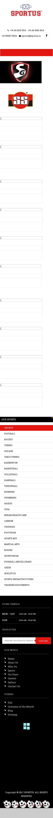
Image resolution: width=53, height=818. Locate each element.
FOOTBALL (9, 433)
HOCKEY (8, 439)
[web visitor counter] (26, 804)
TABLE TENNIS (11, 457)
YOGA (7, 509)
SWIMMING (10, 497)
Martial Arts (12, 544)
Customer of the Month (21, 706)
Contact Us (14, 686)
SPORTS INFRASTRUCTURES (18, 579)
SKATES (8, 503)
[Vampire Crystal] (11, 774)
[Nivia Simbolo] (11, 756)
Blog (10, 710)
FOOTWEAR (10, 532)
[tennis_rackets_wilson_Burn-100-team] (29, 738)
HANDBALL (10, 480)
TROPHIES (9, 526)
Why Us (12, 666)
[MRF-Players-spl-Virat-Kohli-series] (11, 738)
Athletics (10, 573)
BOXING (8, 550)
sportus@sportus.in (31, 36)
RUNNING (9, 492)
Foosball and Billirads (18, 561)
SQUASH (8, 451)
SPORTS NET (10, 538)
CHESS (7, 567)
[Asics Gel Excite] (29, 756)
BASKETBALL (11, 468)
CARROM (8, 521)
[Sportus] (26, 10)
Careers (12, 678)
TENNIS (8, 445)
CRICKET (8, 427)
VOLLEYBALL (11, 474)
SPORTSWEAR (11, 556)
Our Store (13, 674)
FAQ (10, 702)
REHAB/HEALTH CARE (15, 515)
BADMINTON (11, 462)
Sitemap (12, 714)
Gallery (12, 682)
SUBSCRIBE (43, 641)
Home (11, 658)
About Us (13, 662)
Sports (11, 670)
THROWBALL (11, 486)
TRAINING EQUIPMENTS (17, 585)
